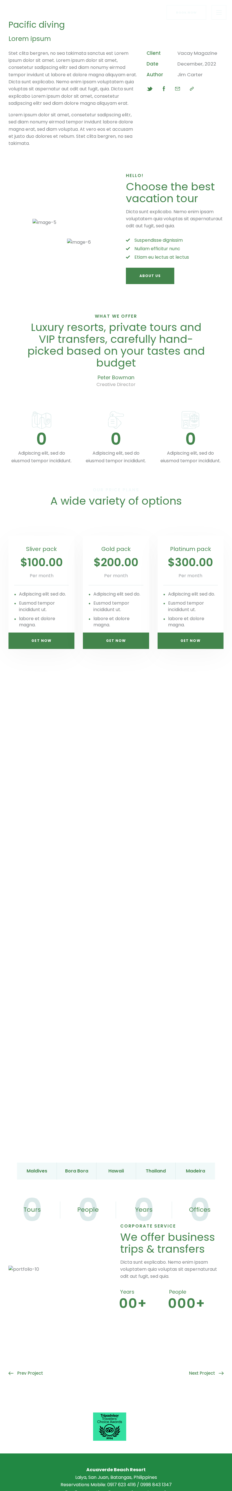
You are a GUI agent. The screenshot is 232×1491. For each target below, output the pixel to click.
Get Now (41, 640)
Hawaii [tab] (116, 1171)
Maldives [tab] (37, 1171)
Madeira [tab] (195, 1171)
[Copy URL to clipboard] (192, 88)
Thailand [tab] (156, 1171)
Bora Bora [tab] (76, 1171)
